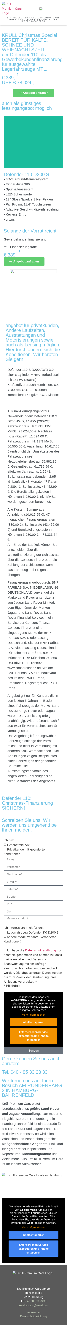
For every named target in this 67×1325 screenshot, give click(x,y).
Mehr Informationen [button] (33, 1014)
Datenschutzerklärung (40, 950)
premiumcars (26, 1305)
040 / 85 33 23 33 (35, 1301)
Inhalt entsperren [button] (33, 1022)
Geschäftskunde (18, 845)
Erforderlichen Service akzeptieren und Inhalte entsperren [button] (34, 1035)
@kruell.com (41, 1305)
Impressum (34, 1312)
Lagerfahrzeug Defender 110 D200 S (33, 932)
